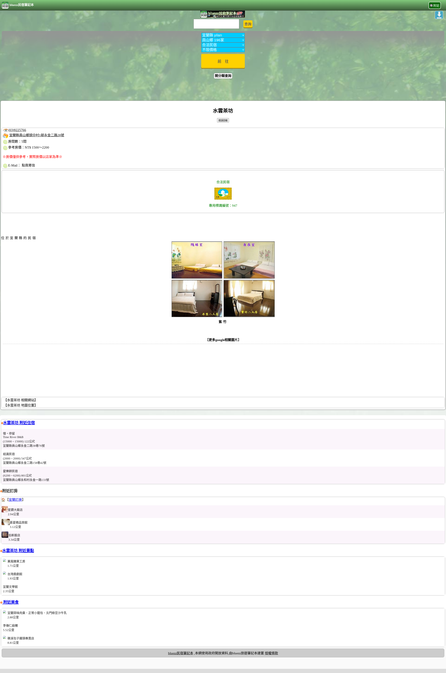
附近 (436, 5)
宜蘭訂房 (15, 500)
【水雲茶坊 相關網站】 (21, 400)
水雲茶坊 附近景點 (18, 550)
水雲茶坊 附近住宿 (19, 423)
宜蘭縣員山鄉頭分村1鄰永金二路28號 (36, 135)
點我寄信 (28, 165)
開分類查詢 (223, 76)
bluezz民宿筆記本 (22, 5)
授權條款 (271, 653)
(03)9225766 (17, 130)
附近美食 (10, 602)
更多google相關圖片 (223, 340)
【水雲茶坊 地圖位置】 (21, 405)
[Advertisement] (223, 90)
